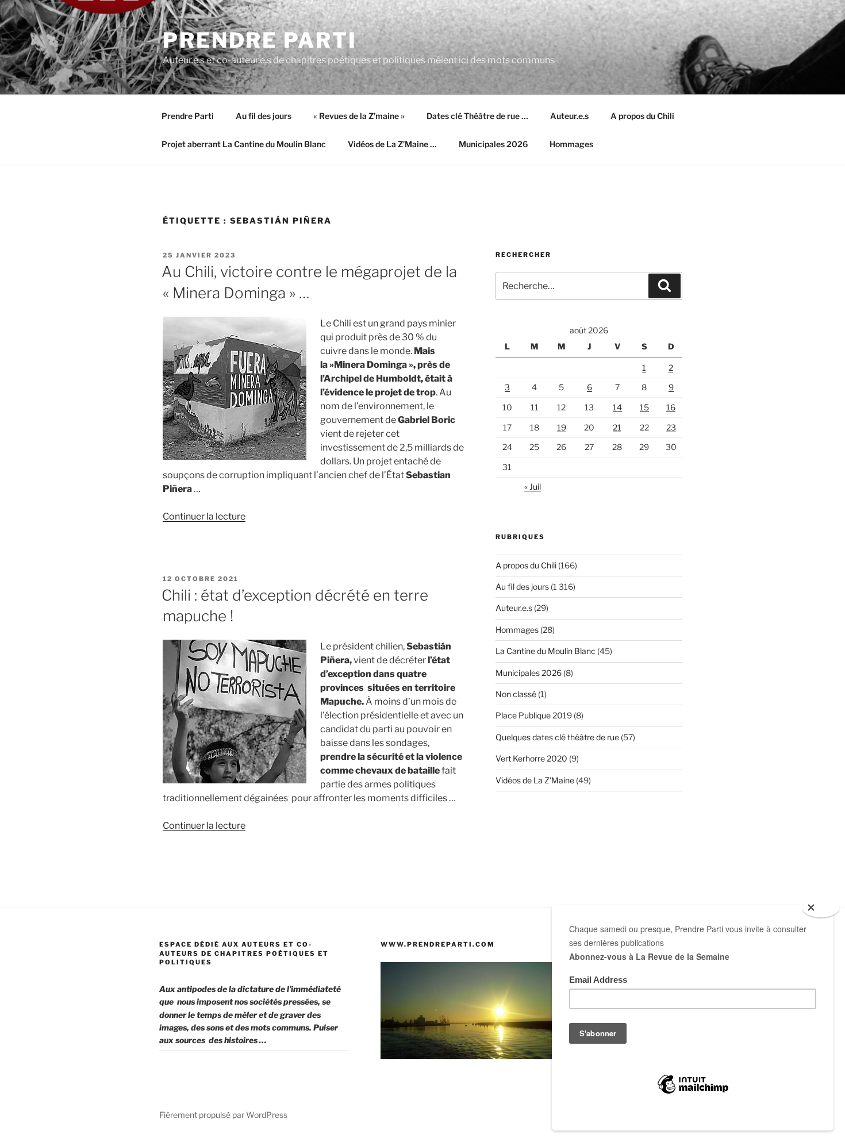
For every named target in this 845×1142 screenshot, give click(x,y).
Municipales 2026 (493, 144)
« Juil (532, 486)
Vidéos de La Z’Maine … (392, 144)
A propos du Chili (642, 116)
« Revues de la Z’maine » (359, 116)
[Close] (820, 908)
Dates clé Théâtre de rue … (477, 116)
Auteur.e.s (569, 116)
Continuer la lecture (204, 516)
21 (617, 427)
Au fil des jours (263, 116)
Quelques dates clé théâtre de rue (557, 737)
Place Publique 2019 (534, 715)
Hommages (571, 144)
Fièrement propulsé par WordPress (223, 1115)
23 (671, 427)
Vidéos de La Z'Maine (535, 780)
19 (561, 427)
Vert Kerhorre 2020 (531, 758)
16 (670, 407)
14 (617, 407)
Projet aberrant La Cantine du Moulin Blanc (244, 144)
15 (644, 407)
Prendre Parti (259, 40)
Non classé (516, 694)
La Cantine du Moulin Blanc (546, 651)
